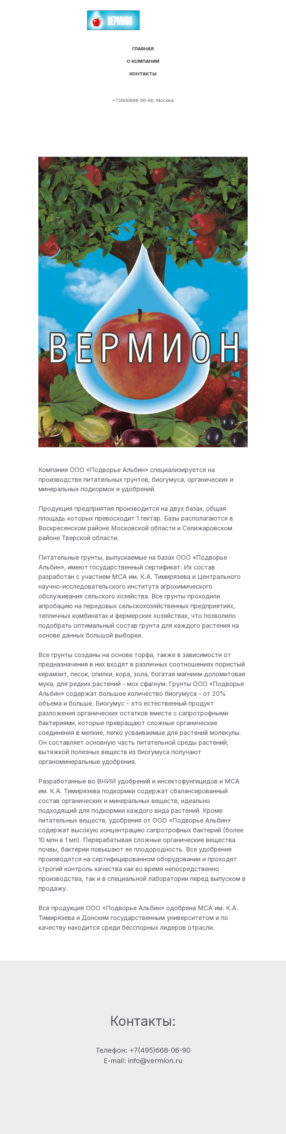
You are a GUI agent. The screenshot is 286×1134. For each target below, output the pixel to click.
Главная (143, 48)
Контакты (143, 73)
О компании (143, 61)
